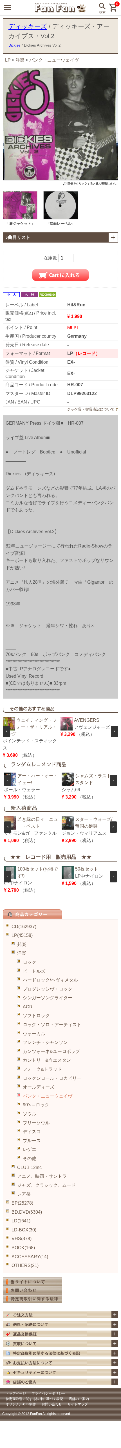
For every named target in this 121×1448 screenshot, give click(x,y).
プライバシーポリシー (48, 1393)
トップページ (16, 1393)
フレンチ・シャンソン (45, 1042)
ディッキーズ (27, 26)
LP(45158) (22, 935)
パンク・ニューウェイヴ (47, 1096)
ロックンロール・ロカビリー (52, 1078)
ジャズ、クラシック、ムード (46, 1185)
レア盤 (24, 1194)
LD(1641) (21, 1220)
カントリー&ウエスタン (47, 1060)
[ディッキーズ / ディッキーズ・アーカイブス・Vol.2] (20, 217)
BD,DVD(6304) (27, 1212)
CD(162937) (24, 926)
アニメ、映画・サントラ (42, 1176)
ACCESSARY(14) (30, 1256)
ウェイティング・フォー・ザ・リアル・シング (30, 727)
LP (8, 60)
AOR (28, 1006)
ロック (29, 962)
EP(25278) (22, 1203)
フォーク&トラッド (42, 1069)
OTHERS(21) (25, 1265)
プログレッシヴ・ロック (47, 989)
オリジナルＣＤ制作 (21, 1404)
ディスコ (32, 1131)
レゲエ (29, 1149)
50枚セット (86, 869)
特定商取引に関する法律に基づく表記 (34, 1399)
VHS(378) (22, 1238)
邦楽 (21, 944)
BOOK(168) (23, 1247)
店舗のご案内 (79, 1399)
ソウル (29, 1113)
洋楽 (21, 953)
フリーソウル (36, 1122)
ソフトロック (36, 1015)
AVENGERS (86, 720)
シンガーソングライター (47, 997)
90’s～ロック (36, 1104)
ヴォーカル (34, 1033)
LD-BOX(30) (24, 1229)
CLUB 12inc (29, 1167)
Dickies (14, 45)
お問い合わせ (52, 1404)
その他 (29, 1158)
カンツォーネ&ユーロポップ (51, 1051)
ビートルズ (34, 971)
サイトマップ (78, 1404)
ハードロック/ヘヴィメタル (50, 980)
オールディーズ (38, 1087)
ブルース (32, 1140)
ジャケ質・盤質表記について (91, 409)
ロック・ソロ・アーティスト (52, 1024)
